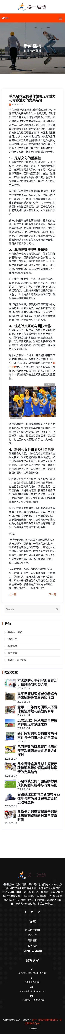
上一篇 (12, 594)
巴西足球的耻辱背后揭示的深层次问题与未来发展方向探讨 (37, 751)
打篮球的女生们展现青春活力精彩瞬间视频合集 (37, 682)
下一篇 (52, 594)
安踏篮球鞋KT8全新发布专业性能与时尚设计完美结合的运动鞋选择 (38, 798)
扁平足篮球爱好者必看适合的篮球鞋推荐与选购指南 (37, 696)
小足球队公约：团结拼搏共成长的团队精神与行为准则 (37, 783)
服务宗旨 (12, 653)
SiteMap (33, 1028)
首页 (26, 50)
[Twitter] (32, 912)
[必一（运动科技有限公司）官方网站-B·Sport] (32, 6)
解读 (15, 632)
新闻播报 (12, 646)
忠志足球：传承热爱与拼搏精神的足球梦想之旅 (37, 722)
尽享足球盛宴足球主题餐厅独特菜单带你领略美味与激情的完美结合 (37, 768)
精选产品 (12, 639)
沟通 (17, 660)
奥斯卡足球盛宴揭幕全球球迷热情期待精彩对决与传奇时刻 (37, 815)
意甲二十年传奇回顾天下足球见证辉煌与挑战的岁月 (37, 709)
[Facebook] (25, 912)
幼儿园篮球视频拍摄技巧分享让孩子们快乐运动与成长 (37, 735)
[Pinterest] (39, 912)
